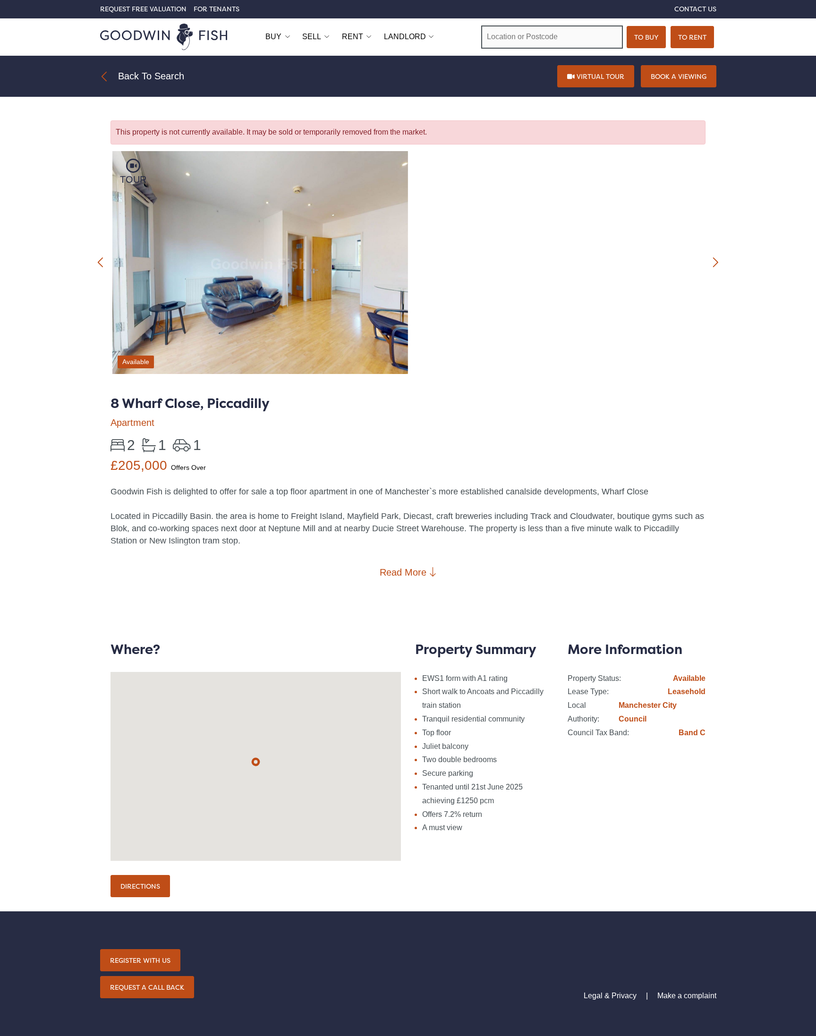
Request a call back (147, 987)
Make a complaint (686, 996)
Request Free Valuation (143, 8)
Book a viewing (678, 76)
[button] (255, 761)
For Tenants (216, 8)
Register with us (140, 960)
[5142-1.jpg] (260, 264)
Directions (140, 886)
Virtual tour (599, 76)
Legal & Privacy (610, 996)
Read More (404, 572)
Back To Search (151, 76)
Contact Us (695, 8)
